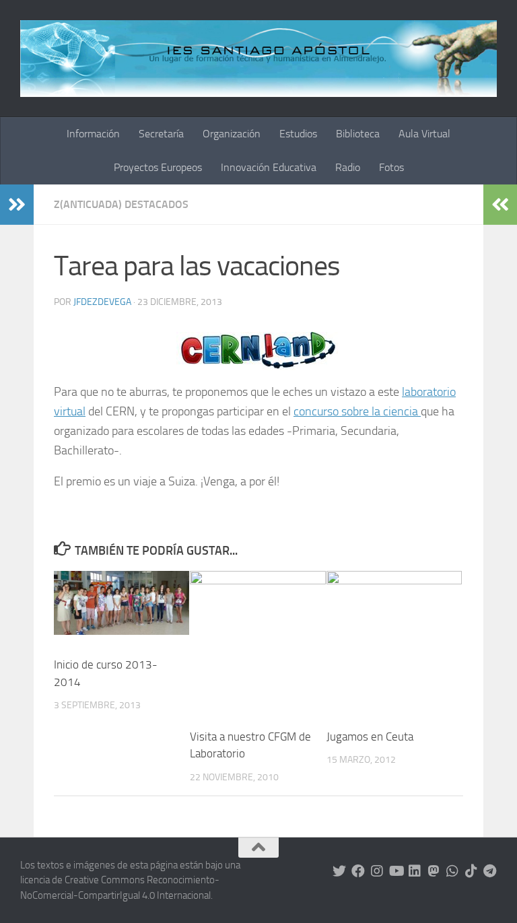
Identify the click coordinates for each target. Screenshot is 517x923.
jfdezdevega (102, 302)
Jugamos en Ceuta (369, 736)
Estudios (298, 133)
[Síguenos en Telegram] (490, 871)
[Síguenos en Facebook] (358, 871)
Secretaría (161, 133)
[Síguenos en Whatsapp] (452, 871)
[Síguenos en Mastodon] (433, 871)
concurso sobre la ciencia (357, 411)
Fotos (391, 167)
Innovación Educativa (268, 167)
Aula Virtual (424, 133)
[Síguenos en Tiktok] (471, 871)
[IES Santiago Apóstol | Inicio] (258, 58)
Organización (232, 133)
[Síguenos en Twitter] (339, 871)
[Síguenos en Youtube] (396, 871)
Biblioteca (358, 133)
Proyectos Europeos (158, 167)
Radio (347, 167)
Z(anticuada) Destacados (121, 204)
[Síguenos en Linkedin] (414, 871)
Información (93, 133)
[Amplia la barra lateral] (17, 204)
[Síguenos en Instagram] (377, 871)
